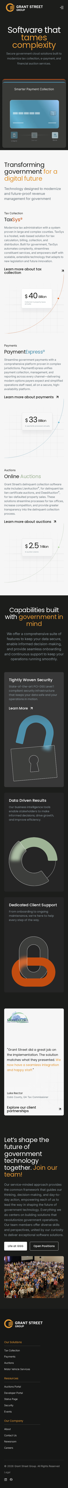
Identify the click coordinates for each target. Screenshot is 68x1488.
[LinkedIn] (5, 1479)
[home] (23, 7)
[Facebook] (11, 1479)
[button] (62, 7)
